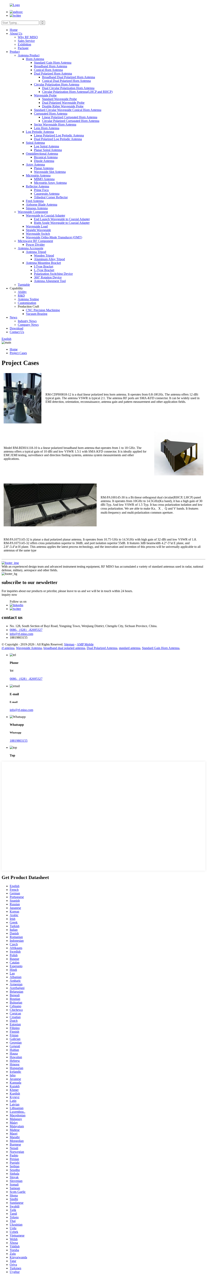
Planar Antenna (44, 168)
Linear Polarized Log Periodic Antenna (59, 135)
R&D (21, 295)
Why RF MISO (28, 37)
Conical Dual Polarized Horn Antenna (66, 81)
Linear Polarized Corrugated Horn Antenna (69, 117)
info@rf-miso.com (21, 634)
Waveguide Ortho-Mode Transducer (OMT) (54, 237)
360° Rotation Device (48, 277)
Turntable (24, 284)
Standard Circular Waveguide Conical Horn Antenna (67, 110)
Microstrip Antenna (38, 175)
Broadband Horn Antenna (50, 66)
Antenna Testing (28, 299)
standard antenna (129, 648)
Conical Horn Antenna (48, 70)
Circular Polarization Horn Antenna (56, 84)
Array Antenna (35, 164)
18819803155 (18, 740)
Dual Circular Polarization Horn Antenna (68, 88)
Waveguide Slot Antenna (50, 172)
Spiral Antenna (35, 142)
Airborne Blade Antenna (41, 204)
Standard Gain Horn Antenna (52, 62)
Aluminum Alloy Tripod (49, 259)
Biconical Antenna (46, 157)
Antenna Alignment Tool (50, 281)
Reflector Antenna (37, 186)
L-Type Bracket (44, 270)
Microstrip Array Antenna (50, 182)
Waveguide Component (33, 212)
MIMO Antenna (44, 179)
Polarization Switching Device (53, 273)
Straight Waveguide (38, 230)
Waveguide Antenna (29, 648)
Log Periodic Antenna (40, 131)
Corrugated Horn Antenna (50, 113)
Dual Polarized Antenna (102, 648)
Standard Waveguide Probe (59, 99)
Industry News (27, 321)
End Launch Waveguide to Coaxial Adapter (62, 219)
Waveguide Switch (38, 233)
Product (15, 51)
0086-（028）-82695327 (26, 630)
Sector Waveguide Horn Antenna (55, 124)
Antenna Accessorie (30, 248)
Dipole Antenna (44, 161)
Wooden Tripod (44, 255)
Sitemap (69, 644)
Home (14, 30)
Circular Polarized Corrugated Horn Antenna (70, 121)
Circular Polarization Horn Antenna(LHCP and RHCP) (77, 91)
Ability (22, 292)
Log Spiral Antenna (46, 146)
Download (16, 328)
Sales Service (26, 40)
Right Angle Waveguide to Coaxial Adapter (62, 222)
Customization (27, 303)
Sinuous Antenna (37, 208)
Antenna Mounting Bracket (43, 262)
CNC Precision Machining (43, 310)
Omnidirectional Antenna (42, 153)
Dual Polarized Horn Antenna (53, 73)
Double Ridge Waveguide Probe (62, 106)
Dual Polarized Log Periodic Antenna (58, 139)
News (13, 317)
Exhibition (24, 44)
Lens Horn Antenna (46, 128)
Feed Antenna (35, 201)
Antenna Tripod (36, 252)
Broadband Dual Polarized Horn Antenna (68, 77)
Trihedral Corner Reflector (51, 197)
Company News (28, 324)
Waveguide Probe (45, 95)
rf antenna (8, 648)
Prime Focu (41, 190)
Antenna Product (28, 55)
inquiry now (9, 594)
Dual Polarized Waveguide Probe (63, 102)
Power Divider (35, 244)
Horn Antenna (35, 59)
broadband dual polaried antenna (64, 648)
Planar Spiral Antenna (48, 150)
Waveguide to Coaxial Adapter (45, 215)
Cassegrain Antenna (46, 193)
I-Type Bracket (43, 266)
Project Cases (18, 353)
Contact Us (17, 332)
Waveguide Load (37, 226)
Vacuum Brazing (36, 313)
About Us (16, 33)
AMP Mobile (85, 644)
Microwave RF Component (35, 241)
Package (23, 48)
